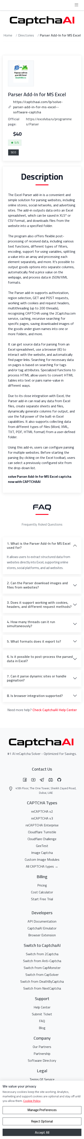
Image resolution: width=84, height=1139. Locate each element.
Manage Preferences (42, 1110)
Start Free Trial (42, 899)
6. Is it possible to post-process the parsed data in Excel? (40, 658)
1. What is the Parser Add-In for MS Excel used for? (38, 545)
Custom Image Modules (42, 859)
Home (7, 35)
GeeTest (42, 845)
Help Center (42, 1007)
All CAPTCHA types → (42, 866)
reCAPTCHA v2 (42, 811)
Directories (26, 35)
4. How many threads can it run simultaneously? (31, 624)
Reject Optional (42, 1121)
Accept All (42, 1132)
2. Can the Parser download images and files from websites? (37, 585)
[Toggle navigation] (76, 5)
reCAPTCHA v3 (42, 818)
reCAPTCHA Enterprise (42, 825)
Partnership (42, 1053)
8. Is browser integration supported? (35, 695)
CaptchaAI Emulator (42, 928)
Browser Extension (42, 935)
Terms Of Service (42, 1079)
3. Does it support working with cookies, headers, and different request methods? (39, 604)
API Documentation (42, 921)
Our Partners (42, 1046)
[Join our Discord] (51, 780)
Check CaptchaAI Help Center (55, 710)
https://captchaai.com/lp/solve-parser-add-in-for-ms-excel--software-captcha (38, 107)
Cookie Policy (31, 1101)
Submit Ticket (42, 1014)
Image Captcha (42, 852)
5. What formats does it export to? (34, 641)
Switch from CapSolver (42, 974)
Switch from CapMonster (42, 967)
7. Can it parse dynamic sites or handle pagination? (36, 678)
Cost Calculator (42, 892)
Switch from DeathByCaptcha (42, 981)
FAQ (42, 1020)
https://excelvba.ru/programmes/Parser (49, 121)
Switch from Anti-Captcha (42, 960)
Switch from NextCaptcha (42, 988)
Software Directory (42, 1060)
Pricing (42, 885)
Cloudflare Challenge (42, 838)
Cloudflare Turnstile (42, 832)
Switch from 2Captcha (42, 954)
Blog (42, 1027)
